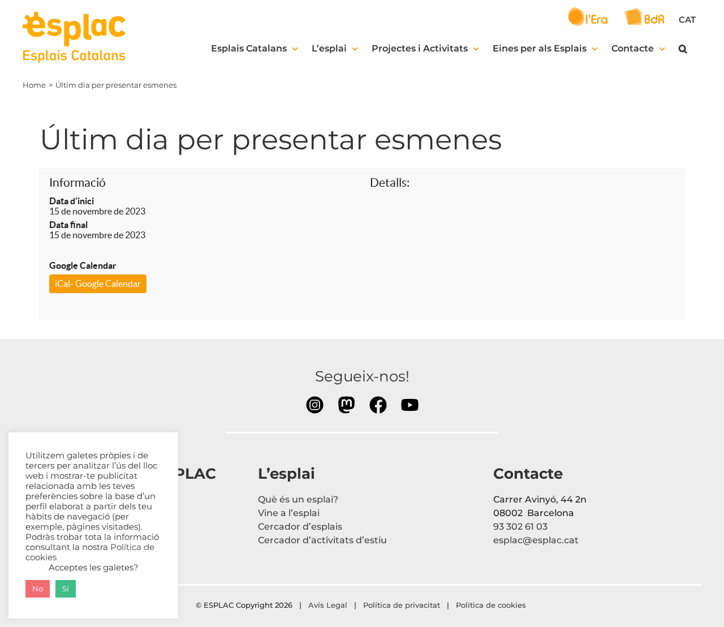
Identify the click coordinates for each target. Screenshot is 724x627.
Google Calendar (83, 265)
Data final (68, 225)
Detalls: (390, 182)
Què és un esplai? (298, 499)
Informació (77, 182)
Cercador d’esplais (300, 526)
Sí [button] (65, 588)
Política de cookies (492, 604)
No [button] (37, 588)
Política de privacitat (401, 604)
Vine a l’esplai (289, 513)
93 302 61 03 (520, 526)
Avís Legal (327, 604)
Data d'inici (71, 201)
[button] (683, 48)
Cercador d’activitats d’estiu (322, 540)
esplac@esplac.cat (536, 540)
